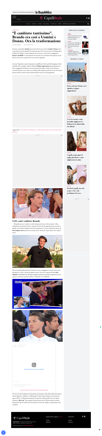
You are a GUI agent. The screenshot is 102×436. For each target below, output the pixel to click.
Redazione (48, 422)
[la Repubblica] (44, 12)
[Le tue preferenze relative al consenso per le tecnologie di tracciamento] (100, 326)
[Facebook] (86, 18)
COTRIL (69, 33)
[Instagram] (89, 18)
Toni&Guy (70, 42)
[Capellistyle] (51, 18)
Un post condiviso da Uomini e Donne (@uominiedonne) (34, 390)
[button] (65, 45)
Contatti (47, 420)
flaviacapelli (16, 44)
